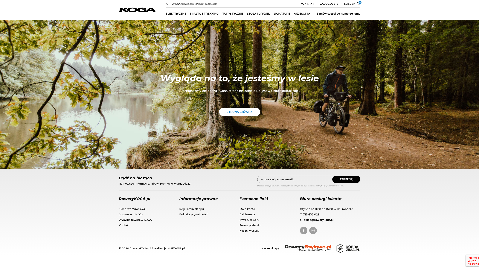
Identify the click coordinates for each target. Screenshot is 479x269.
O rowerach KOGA (131, 214)
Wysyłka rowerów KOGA (135, 220)
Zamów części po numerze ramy (338, 13)
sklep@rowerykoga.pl (318, 220)
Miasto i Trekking (204, 13)
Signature (282, 13)
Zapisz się (346, 179)
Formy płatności (250, 225)
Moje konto (247, 209)
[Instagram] (313, 230)
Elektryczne (176, 13)
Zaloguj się (329, 3)
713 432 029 (311, 214)
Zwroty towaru (249, 220)
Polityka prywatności (193, 214)
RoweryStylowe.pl (298, 247)
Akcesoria (302, 13)
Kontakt (307, 3)
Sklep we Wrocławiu (133, 209)
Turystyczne (232, 13)
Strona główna (239, 112)
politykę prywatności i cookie (329, 186)
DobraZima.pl (346, 246)
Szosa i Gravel (258, 13)
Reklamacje (247, 214)
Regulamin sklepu (191, 209)
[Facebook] (303, 230)
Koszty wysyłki (249, 230)
